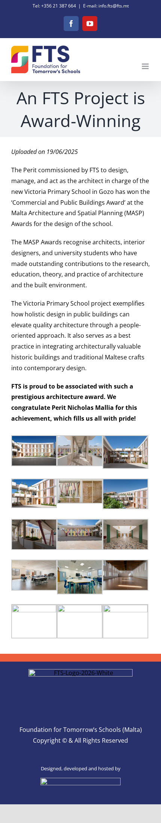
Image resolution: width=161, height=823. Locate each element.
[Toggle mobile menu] (146, 66)
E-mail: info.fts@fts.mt (106, 6)
